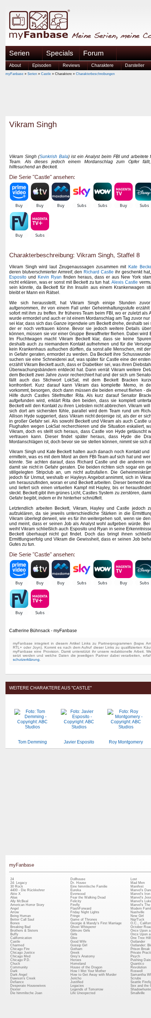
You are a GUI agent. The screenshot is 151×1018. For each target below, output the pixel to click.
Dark (14, 971)
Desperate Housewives (28, 985)
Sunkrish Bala (54, 156)
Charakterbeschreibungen (95, 74)
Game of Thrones (83, 919)
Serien (32, 74)
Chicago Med (20, 956)
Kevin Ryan (50, 277)
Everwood (77, 894)
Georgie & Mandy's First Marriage (96, 923)
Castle (46, 74)
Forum (93, 53)
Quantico (137, 963)
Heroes (75, 960)
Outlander (137, 941)
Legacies (77, 985)
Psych (135, 956)
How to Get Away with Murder (93, 974)
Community (19, 967)
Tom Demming (32, 742)
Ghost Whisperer (83, 927)
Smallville (137, 993)
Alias (14, 897)
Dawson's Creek (23, 978)
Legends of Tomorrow (86, 989)
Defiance (17, 982)
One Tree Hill (140, 938)
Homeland (78, 963)
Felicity (75, 901)
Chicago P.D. (20, 960)
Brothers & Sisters (24, 930)
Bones (15, 923)
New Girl (137, 916)
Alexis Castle (124, 282)
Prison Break (140, 949)
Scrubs (135, 978)
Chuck (15, 963)
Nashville (137, 912)
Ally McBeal (19, 901)
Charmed (17, 945)
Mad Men (137, 883)
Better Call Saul (22, 919)
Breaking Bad (20, 927)
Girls (73, 934)
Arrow (14, 912)
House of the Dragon (86, 967)
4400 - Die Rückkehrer (27, 890)
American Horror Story (27, 905)
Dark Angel (18, 974)
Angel (14, 908)
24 (12, 879)
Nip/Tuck (137, 919)
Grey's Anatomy (82, 956)
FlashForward (80, 908)
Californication (21, 938)
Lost (133, 879)
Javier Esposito (79, 742)
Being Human (20, 916)
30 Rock (16, 886)
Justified (76, 982)
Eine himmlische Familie (88, 886)
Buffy (14, 934)
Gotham (76, 949)
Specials (59, 53)
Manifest (137, 886)
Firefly (75, 905)
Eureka (75, 890)
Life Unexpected (82, 993)
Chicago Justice (22, 952)
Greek (75, 952)
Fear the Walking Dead (88, 897)
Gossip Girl (78, 945)
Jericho (75, 978)
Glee (73, 938)
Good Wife (78, 941)
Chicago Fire (20, 949)
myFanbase (14, 74)
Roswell (136, 971)
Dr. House (78, 883)
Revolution (138, 967)
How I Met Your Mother (88, 971)
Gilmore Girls (80, 930)
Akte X (15, 894)
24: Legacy (18, 883)
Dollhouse (77, 879)
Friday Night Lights (84, 912)
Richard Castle (99, 272)
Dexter (15, 989)
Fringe (75, 916)
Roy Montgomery (126, 742)
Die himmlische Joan (26, 993)
